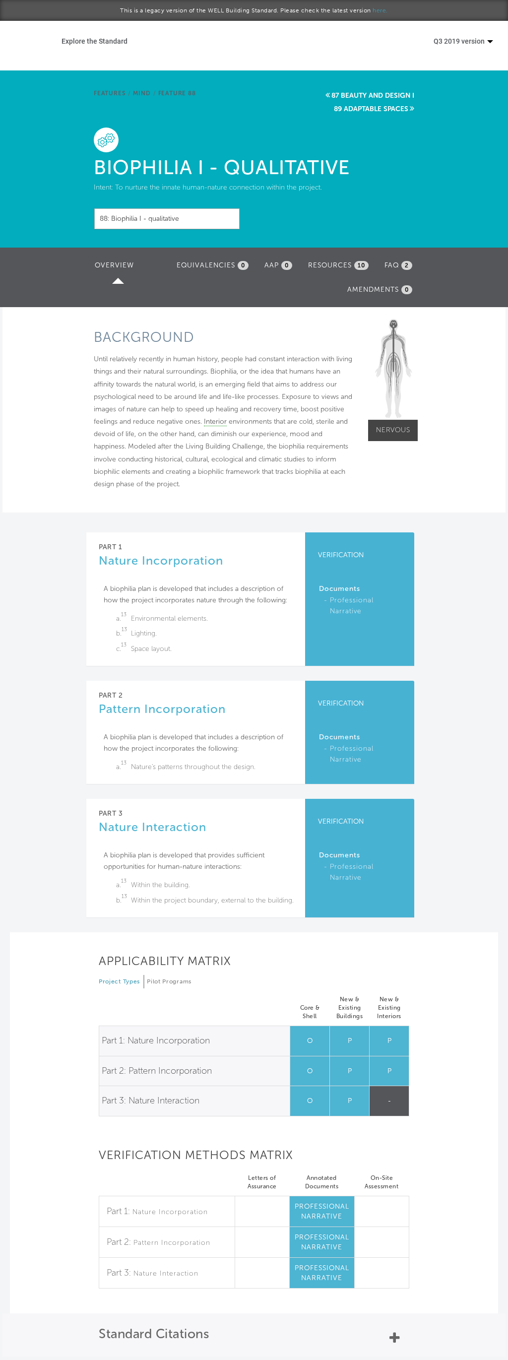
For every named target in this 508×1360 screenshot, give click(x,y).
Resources (336, 265)
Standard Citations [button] (154, 1334)
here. (380, 10)
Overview (117, 268)
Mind (141, 93)
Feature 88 (177, 93)
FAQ (396, 265)
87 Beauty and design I (372, 95)
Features (110, 93)
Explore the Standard (94, 41)
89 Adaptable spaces (371, 109)
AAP (276, 265)
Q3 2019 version (460, 41)
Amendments (378, 289)
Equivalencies (211, 265)
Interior (215, 421)
